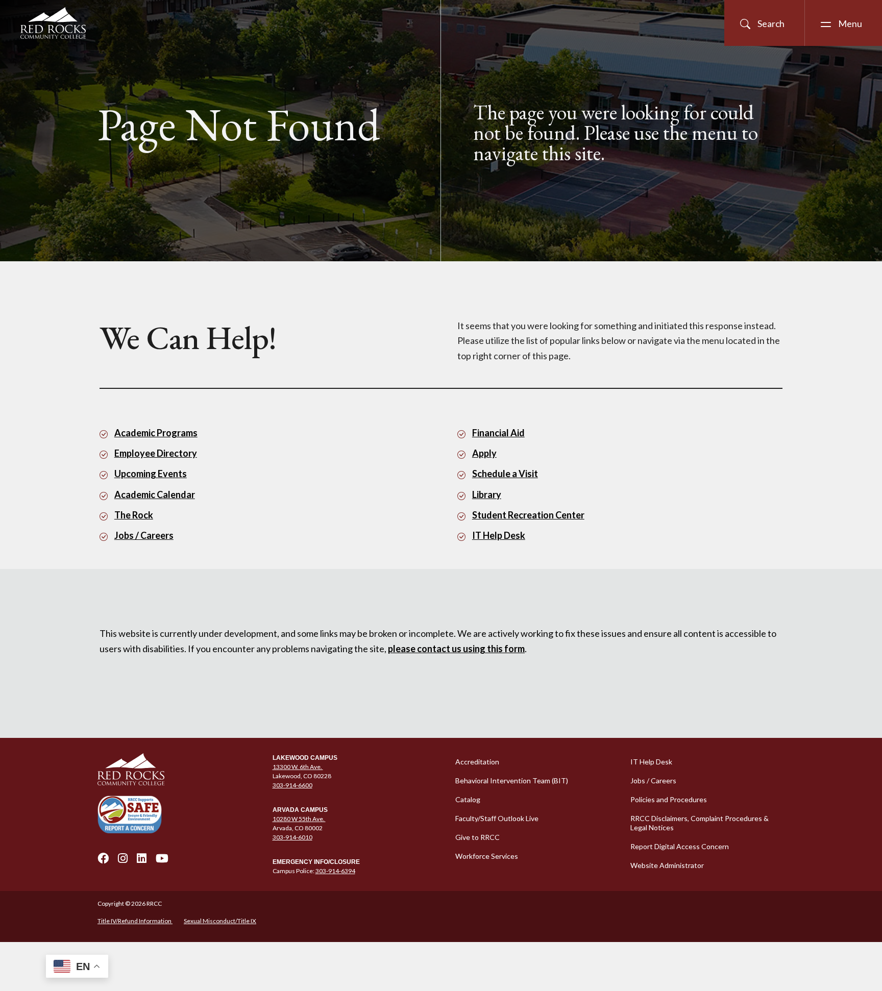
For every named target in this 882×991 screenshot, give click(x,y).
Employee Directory (155, 453)
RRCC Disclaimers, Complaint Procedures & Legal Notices (699, 823)
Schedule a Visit (505, 473)
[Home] (178, 769)
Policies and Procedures (668, 799)
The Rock (133, 515)
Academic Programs (156, 432)
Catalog (467, 799)
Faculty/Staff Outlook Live (496, 818)
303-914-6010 (292, 837)
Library (486, 494)
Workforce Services (486, 856)
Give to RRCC (477, 837)
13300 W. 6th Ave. (298, 767)
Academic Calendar (154, 494)
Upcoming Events (150, 473)
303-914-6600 (292, 785)
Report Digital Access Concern (679, 846)
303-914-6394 (335, 871)
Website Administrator (667, 865)
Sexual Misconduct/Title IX (220, 921)
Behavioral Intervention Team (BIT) (511, 780)
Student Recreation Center (528, 515)
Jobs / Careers (144, 535)
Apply (484, 453)
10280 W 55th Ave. (299, 819)
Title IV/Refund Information (135, 921)
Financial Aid (498, 432)
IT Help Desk (498, 535)
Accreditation (477, 761)
